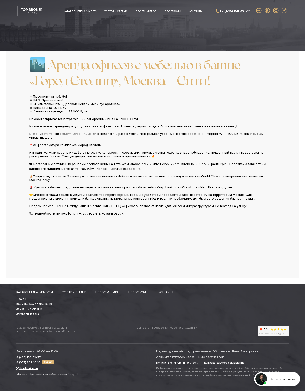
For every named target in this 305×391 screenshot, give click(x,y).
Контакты (195, 11)
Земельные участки (29, 308)
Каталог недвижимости (81, 11)
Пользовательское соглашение (223, 362)
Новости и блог (145, 11)
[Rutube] (267, 10)
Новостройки (172, 11)
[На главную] (31, 11)
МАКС (48, 362)
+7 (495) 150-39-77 (235, 11)
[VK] (259, 10)
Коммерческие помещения (34, 303)
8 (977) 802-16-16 (28, 362)
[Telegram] (284, 10)
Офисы (21, 299)
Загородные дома (28, 313)
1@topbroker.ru (27, 368)
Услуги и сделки (115, 11)
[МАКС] (276, 10)
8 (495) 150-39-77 (28, 357)
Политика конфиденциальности (177, 362)
